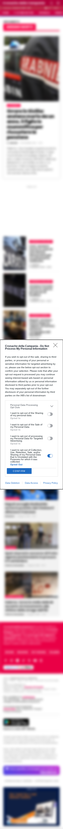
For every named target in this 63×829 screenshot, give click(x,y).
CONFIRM (19, 471)
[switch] (50, 414)
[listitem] (31, 406)
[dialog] (31, 414)
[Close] (56, 346)
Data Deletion (12, 483)
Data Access (31, 483)
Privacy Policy (50, 483)
